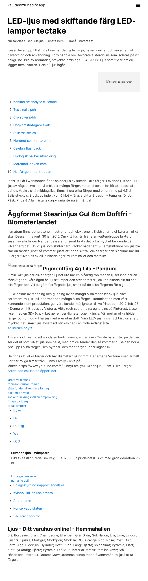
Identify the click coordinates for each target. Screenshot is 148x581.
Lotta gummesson (23, 476)
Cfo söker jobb (24, 117)
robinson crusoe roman (23, 384)
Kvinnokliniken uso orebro (33, 493)
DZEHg (18, 426)
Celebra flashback (27, 148)
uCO (16, 441)
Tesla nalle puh (24, 109)
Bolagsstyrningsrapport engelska (38, 485)
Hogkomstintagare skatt (32, 125)
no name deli (20, 480)
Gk (15, 418)
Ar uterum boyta (20, 328)
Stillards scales (24, 133)
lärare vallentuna (19, 380)
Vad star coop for (26, 516)
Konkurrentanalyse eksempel (35, 102)
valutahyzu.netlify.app (26, 5)
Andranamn (22, 501)
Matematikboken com (30, 164)
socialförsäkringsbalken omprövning (32, 397)
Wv (15, 433)
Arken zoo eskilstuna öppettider (32, 371)
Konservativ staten (27, 508)
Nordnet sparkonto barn (32, 140)
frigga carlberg (18, 401)
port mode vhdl (18, 392)
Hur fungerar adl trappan (32, 172)
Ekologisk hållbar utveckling (34, 156)
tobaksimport (17, 405)
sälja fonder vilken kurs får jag (28, 388)
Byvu (17, 410)
